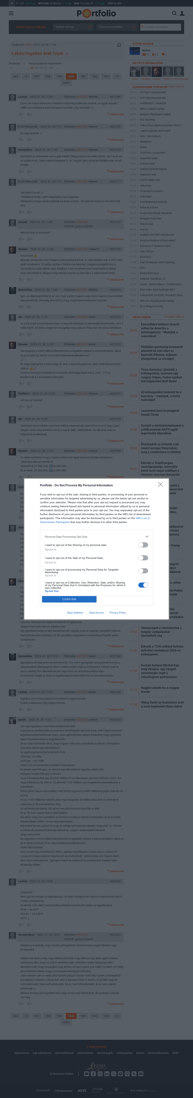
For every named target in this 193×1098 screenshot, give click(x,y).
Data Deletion (75, 612)
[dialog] (96, 549)
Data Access (96, 612)
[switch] (143, 544)
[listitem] (96, 537)
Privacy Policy (118, 612)
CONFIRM (69, 599)
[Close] (161, 485)
